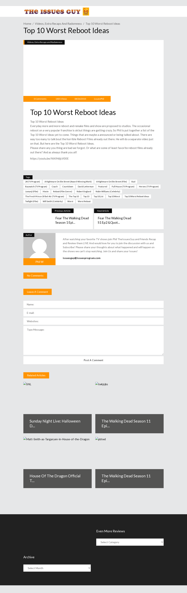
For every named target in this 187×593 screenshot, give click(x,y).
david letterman (86, 186)
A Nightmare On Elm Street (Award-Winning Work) (68, 181)
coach (55, 186)
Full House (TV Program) (123, 186)
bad (133, 181)
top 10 (86, 196)
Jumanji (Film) (31, 191)
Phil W (39, 261)
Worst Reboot (84, 201)
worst (70, 201)
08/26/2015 (80, 98)
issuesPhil (99, 98)
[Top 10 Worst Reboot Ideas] (39, 249)
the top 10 (74, 196)
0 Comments (40, 98)
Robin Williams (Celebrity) (108, 191)
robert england (84, 191)
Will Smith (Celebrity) (53, 201)
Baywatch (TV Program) (36, 186)
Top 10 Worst (114, 196)
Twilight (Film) (31, 201)
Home (27, 23)
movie (46, 191)
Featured (102, 186)
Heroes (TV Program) (149, 186)
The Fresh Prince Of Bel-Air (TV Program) (44, 196)
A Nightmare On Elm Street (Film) (111, 181)
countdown (67, 186)
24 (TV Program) (32, 181)
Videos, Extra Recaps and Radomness (58, 23)
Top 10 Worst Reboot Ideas (137, 196)
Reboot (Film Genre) (62, 191)
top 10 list (98, 196)
